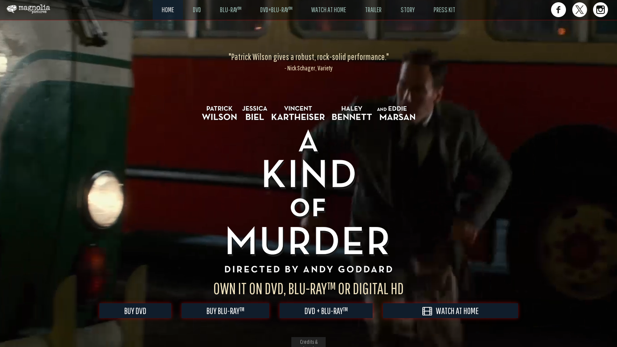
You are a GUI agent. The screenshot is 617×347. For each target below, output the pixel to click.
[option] (308, 62)
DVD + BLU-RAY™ (326, 310)
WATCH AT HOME (455, 310)
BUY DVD (135, 310)
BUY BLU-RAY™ (225, 310)
